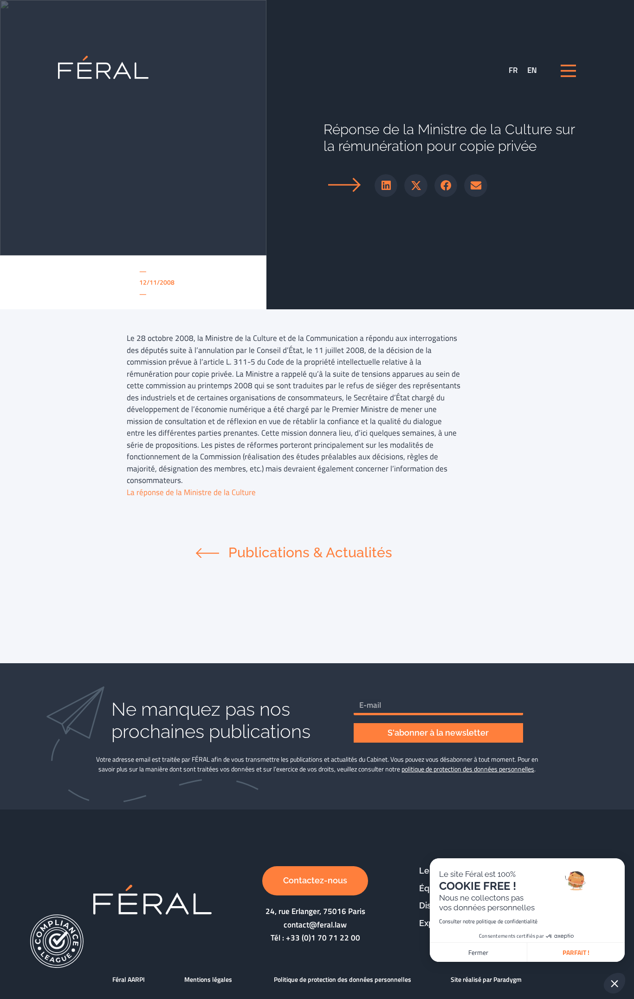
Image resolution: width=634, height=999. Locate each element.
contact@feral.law (315, 925)
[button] (386, 185)
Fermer (478, 952)
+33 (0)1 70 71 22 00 (323, 938)
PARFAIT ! (576, 952)
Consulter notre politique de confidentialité (488, 921)
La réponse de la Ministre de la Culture (191, 492)
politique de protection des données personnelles (467, 769)
